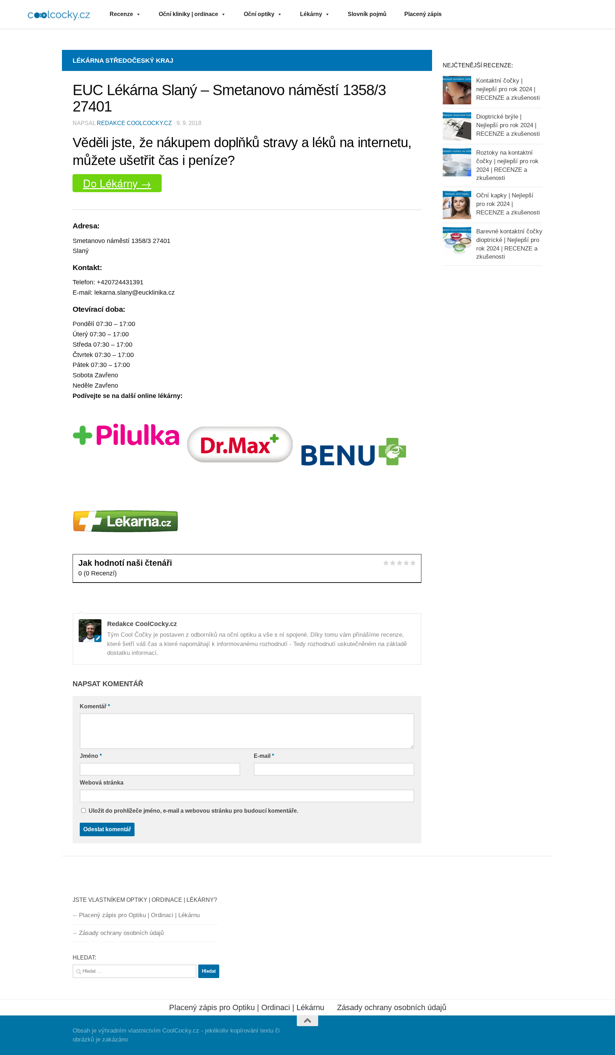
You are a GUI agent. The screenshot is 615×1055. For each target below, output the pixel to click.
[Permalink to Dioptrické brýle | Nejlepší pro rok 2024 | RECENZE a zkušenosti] (457, 126)
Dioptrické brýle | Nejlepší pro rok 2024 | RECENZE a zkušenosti (508, 125)
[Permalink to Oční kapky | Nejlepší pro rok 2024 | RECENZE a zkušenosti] (457, 205)
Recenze (121, 14)
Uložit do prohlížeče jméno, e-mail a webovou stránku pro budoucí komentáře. (193, 811)
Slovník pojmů (367, 14)
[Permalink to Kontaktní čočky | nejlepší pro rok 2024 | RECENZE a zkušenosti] (457, 90)
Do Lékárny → (117, 183)
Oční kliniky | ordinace (188, 14)
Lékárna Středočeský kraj (123, 60)
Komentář (95, 706)
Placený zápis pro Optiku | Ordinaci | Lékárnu (139, 915)
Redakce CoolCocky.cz (134, 123)
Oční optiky (259, 14)
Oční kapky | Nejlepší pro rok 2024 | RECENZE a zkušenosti (508, 204)
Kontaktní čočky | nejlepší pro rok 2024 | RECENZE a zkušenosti (508, 89)
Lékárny (311, 14)
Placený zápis (423, 14)
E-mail (264, 756)
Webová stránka (101, 783)
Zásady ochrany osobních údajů (121, 933)
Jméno (91, 756)
